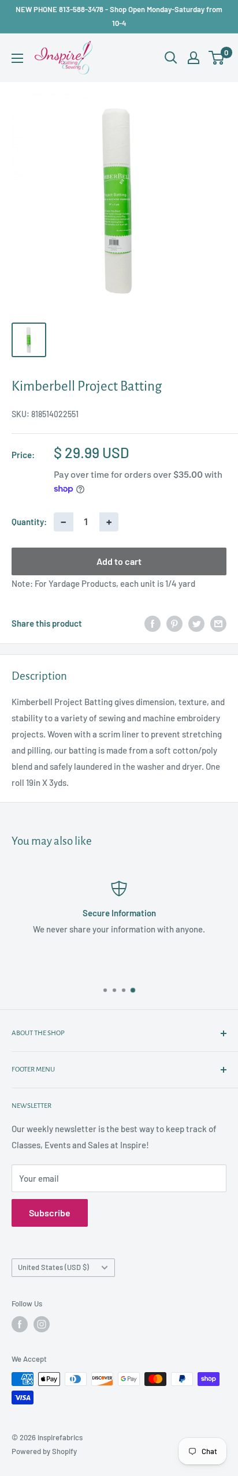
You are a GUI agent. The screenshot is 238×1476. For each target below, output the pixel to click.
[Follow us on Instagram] (42, 1324)
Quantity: (29, 521)
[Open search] (171, 57)
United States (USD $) (53, 1267)
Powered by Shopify (44, 1451)
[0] (217, 58)
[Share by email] (218, 623)
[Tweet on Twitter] (196, 623)
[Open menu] (17, 58)
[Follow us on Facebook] (20, 1324)
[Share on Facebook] (152, 623)
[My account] (193, 57)
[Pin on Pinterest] (174, 623)
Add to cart (119, 561)
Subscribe (49, 1212)
